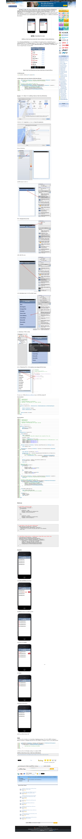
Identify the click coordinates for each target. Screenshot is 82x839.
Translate (33, 774)
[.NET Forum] (61, 15)
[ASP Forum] (66, 13)
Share (31, 760)
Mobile (20, 8)
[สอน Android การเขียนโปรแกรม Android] (64, 36)
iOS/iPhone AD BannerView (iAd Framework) (29, 800)
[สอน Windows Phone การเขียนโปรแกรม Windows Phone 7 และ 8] (64, 38)
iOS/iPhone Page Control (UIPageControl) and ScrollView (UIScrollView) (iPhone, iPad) (29, 792)
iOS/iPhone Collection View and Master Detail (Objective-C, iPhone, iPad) (29, 789)
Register (9, 0)
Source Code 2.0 (40, 766)
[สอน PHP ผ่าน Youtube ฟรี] (64, 33)
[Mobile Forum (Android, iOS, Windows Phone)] (66, 15)
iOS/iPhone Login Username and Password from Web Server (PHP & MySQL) (29, 818)
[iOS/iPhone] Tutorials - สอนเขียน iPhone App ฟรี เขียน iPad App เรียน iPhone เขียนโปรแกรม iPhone (32, 8)
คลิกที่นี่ (54, 830)
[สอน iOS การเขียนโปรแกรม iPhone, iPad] (64, 41)
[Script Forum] (66, 17)
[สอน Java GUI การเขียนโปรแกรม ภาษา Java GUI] (64, 46)
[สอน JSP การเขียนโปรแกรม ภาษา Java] (64, 48)
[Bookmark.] (37, 774)
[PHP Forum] (61, 13)
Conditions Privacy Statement (35, 830)
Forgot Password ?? (20, 0)
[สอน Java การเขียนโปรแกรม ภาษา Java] (64, 43)
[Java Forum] (61, 17)
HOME (18, 8)
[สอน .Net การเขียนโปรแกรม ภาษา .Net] (64, 53)
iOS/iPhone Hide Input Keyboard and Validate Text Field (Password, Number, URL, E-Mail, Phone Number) (29, 796)
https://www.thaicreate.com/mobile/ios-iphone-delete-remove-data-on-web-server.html (33, 754)
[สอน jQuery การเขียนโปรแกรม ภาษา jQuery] (64, 51)
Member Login (14, 0)
